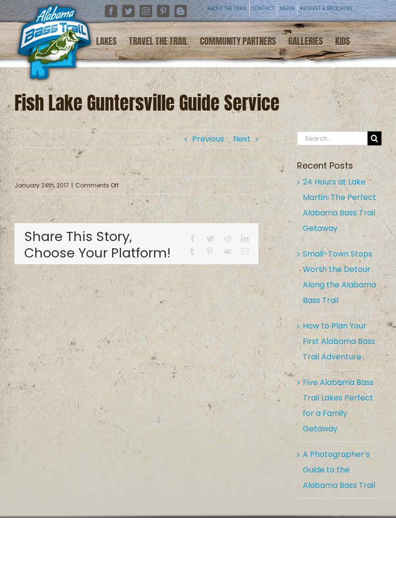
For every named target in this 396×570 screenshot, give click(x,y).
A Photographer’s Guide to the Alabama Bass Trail (339, 470)
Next (242, 138)
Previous (208, 138)
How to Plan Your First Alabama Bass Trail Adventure (339, 341)
